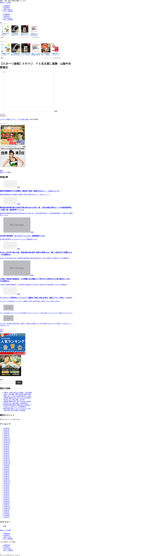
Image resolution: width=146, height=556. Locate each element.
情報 (1, 170)
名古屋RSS (6, 535)
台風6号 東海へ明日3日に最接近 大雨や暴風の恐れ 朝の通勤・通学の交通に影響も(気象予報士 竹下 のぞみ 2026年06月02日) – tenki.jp (17, 394)
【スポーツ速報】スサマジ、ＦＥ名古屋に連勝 (14, 119)
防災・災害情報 (8, 538)
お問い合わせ (7, 537)
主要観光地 (6, 533)
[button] (3, 114)
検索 (1, 379)
